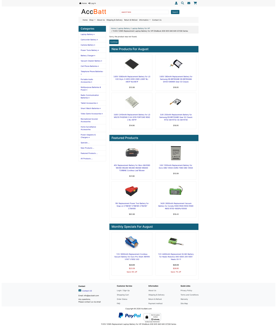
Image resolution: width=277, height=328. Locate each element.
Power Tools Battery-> (90, 50)
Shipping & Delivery (114, 20)
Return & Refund (130, 20)
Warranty (184, 299)
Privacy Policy (186, 290)
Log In (93, 3)
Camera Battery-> (88, 45)
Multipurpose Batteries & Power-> (91, 88)
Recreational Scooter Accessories (89, 120)
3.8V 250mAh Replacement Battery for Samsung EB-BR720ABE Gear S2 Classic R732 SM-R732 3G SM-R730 (175, 117)
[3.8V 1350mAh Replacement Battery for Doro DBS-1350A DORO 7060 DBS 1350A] (176, 153)
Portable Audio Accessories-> (87, 80)
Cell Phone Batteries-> (90, 66)
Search (175, 12)
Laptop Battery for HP (141, 28)
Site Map (184, 303)
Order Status (122, 299)
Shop (91, 20)
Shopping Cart (123, 295)
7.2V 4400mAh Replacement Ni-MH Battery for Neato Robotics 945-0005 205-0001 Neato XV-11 (176, 256)
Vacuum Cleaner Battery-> (91, 61)
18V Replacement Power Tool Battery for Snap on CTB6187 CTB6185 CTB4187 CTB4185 (132, 206)
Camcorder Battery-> (89, 40)
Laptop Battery (124, 28)
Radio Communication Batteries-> (90, 96)
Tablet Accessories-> (89, 103)
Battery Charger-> (88, 55)
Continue (114, 42)
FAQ (118, 303)
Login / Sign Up (123, 290)
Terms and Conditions (190, 295)
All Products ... (87, 158)
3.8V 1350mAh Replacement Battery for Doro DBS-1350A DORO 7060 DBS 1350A (176, 166)
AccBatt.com (146, 309)
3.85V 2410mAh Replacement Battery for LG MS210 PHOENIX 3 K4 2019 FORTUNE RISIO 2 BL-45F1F (132, 117)
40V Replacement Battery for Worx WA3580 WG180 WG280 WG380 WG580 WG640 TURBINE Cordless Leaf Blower (132, 168)
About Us (101, 20)
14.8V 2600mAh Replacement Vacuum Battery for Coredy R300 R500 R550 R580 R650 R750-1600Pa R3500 (175, 206)
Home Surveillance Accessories (88, 128)
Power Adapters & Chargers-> (88, 136)
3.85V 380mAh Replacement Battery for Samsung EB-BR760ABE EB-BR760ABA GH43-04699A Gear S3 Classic (175, 79)
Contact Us (156, 20)
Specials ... (85, 143)
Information (144, 20)
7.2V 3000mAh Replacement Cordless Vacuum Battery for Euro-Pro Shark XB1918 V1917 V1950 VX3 (132, 256)
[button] (273, 317)
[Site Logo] (98, 11)
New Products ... (87, 148)
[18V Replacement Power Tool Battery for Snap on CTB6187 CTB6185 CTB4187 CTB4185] (132, 191)
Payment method (155, 303)
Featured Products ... (89, 153)
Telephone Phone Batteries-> (92, 72)
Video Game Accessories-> (92, 114)
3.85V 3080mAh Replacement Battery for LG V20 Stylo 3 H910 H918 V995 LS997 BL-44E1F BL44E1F (132, 79)
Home (84, 3)
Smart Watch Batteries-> (91, 108)
